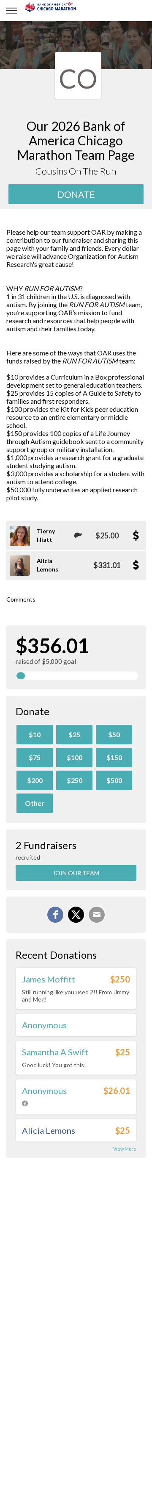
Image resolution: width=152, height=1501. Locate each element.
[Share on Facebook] (55, 915)
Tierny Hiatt (46, 535)
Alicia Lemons (47, 565)
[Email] (97, 915)
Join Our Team (76, 873)
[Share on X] (76, 915)
